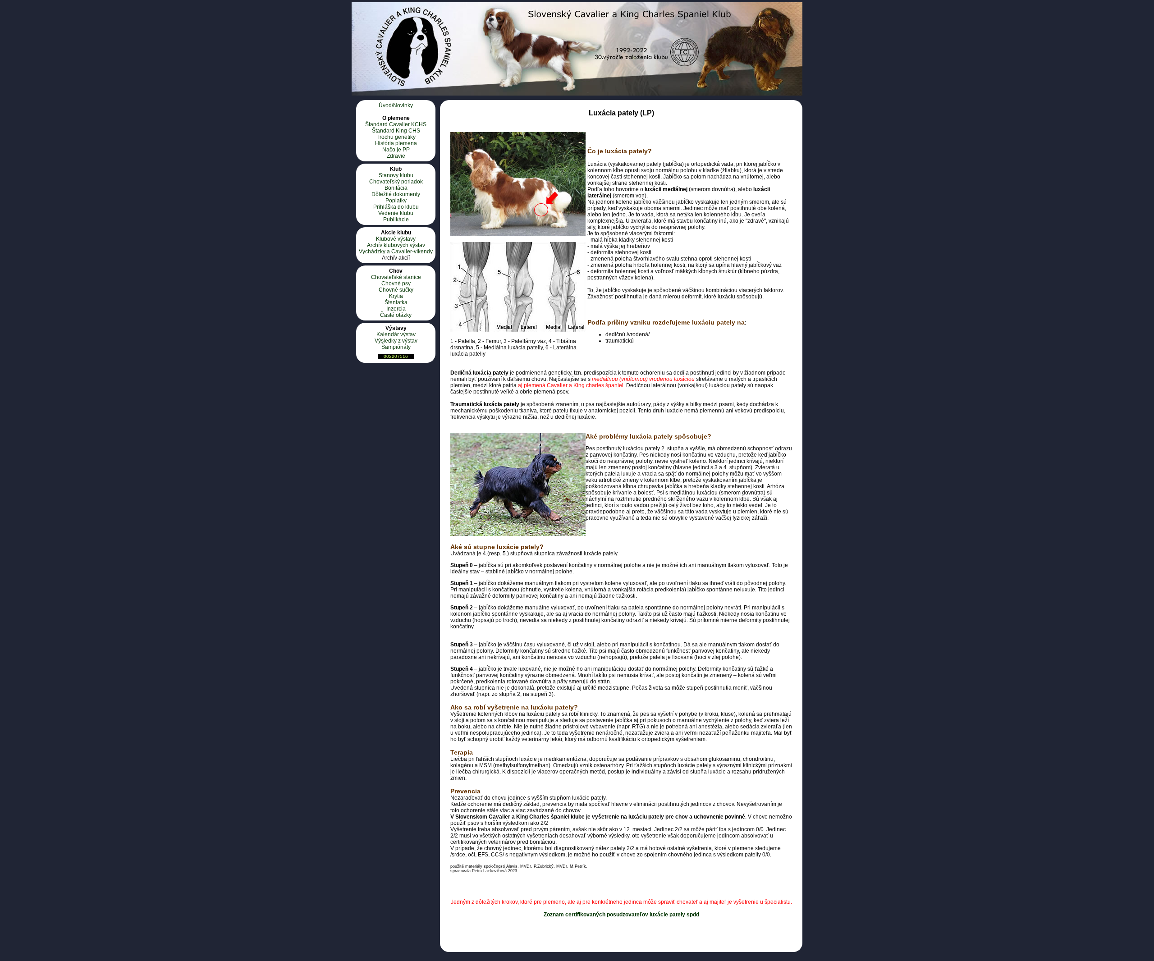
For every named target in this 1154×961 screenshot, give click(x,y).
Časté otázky (396, 315)
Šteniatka (396, 302)
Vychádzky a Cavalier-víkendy (396, 251)
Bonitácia (396, 188)
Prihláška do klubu (396, 207)
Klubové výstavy (396, 239)
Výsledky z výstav (396, 341)
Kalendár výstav (396, 334)
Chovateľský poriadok (396, 181)
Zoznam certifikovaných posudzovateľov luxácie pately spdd (621, 914)
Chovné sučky (396, 290)
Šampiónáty (396, 347)
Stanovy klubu (396, 175)
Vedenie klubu (395, 213)
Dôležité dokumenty (395, 194)
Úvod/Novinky (396, 105)
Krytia (396, 296)
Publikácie (396, 219)
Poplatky (396, 200)
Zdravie (396, 156)
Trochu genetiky (396, 137)
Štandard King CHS (396, 131)
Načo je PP (396, 149)
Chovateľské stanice (396, 277)
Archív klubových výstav (396, 245)
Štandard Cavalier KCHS (395, 124)
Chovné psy (396, 283)
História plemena (396, 143)
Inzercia (396, 309)
